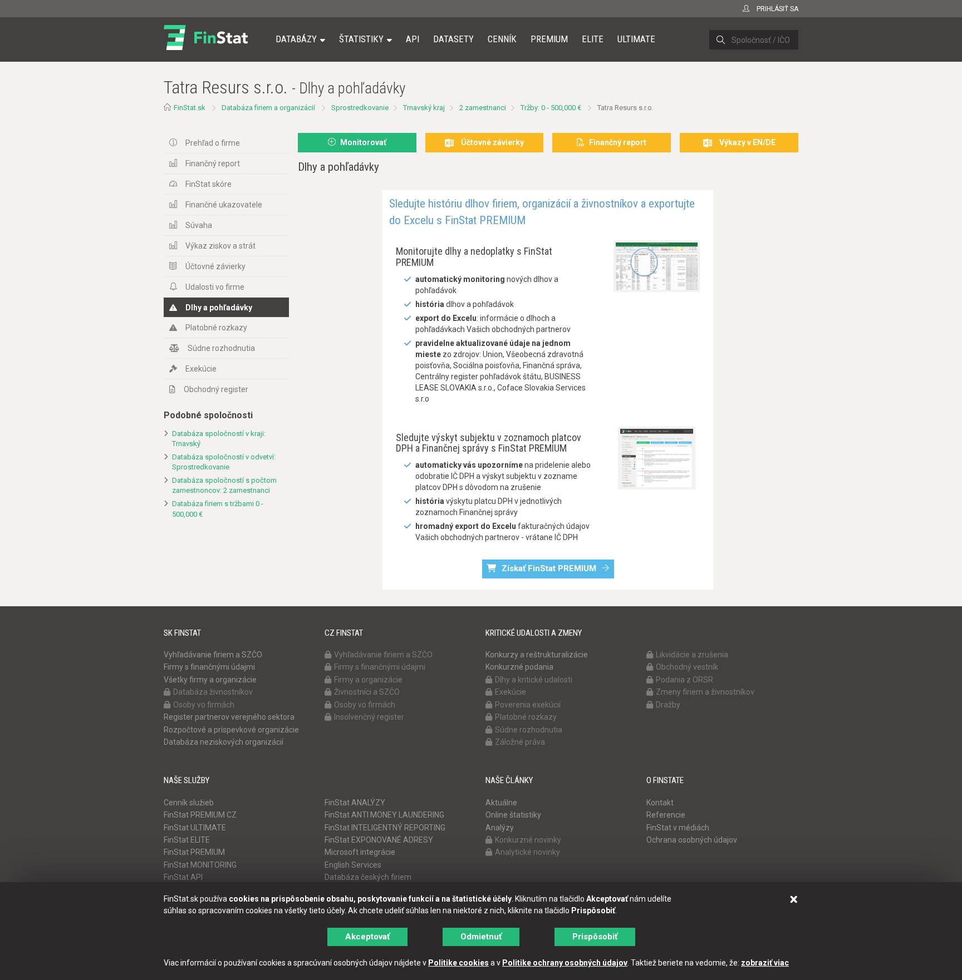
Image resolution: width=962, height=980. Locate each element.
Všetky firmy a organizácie (210, 679)
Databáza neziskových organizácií (223, 742)
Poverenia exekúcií (528, 704)
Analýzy (499, 827)
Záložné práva (520, 742)
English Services (353, 864)
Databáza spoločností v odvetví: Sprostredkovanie (224, 462)
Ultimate (636, 38)
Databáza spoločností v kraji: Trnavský (219, 438)
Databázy (296, 38)
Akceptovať (367, 937)
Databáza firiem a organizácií (268, 107)
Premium (549, 38)
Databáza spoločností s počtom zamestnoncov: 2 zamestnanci (224, 485)
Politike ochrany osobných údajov (564, 962)
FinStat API (183, 877)
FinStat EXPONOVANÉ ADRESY (379, 839)
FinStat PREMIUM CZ (200, 814)
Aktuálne (501, 802)
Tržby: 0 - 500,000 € (551, 107)
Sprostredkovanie (360, 107)
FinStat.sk (189, 107)
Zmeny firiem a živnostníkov (705, 691)
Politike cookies (458, 962)
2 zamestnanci (482, 107)
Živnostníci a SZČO (367, 691)
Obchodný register (216, 389)
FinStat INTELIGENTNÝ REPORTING (385, 827)
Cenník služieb (189, 802)
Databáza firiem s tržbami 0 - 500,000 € (217, 508)
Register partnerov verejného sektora (229, 716)
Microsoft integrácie (360, 852)
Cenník (502, 38)
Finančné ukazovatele (223, 204)
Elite (592, 38)
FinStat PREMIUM (194, 852)
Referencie (665, 814)
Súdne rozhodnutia (221, 348)
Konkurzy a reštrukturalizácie (536, 654)
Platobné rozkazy (216, 327)
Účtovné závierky (215, 266)
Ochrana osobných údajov (691, 839)
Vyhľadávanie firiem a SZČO (213, 654)
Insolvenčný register (369, 716)
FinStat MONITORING (200, 864)
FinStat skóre (208, 184)
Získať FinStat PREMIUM (549, 568)
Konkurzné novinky (528, 839)
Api (412, 38)
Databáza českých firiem (368, 877)
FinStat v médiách (677, 827)
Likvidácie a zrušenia (692, 654)
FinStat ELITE (187, 839)
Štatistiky (361, 38)
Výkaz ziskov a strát (220, 245)
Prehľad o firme (212, 142)
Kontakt (660, 802)
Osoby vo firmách (203, 704)
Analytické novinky (527, 852)
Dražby (668, 704)
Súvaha (198, 225)
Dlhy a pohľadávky (218, 307)
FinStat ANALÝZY (355, 802)
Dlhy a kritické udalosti (533, 679)
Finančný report (212, 163)
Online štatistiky (513, 814)
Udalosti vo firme (214, 287)
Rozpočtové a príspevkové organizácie (231, 729)
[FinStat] (206, 46)
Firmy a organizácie (368, 679)
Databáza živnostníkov (213, 691)
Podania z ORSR (684, 679)
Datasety (453, 38)
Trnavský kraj (424, 107)
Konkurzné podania (519, 666)
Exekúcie (201, 368)
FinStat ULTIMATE (195, 827)
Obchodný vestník (687, 666)
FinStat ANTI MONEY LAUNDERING (384, 814)
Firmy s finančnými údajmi (209, 666)
